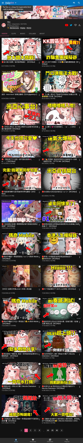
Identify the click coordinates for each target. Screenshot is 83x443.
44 (48, 430)
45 (52, 430)
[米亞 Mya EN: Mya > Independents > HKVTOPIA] (4, 25)
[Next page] (61, 430)
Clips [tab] (13, 33)
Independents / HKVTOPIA (19, 24)
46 (57, 430)
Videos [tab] (4, 33)
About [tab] (42, 33)
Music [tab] (22, 33)
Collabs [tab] (32, 33)
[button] (11, 2)
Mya (8, 22)
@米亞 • (9, 24)
